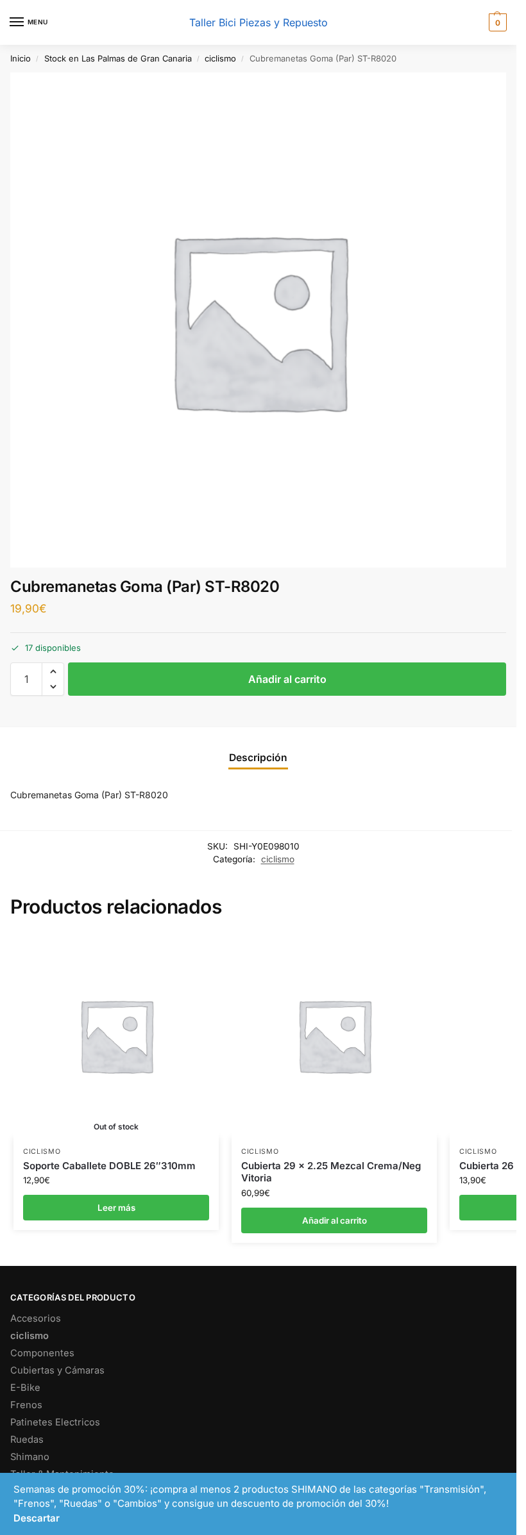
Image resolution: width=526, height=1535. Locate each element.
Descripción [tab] (258, 757)
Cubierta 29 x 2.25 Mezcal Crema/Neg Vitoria (331, 1172)
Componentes (42, 1353)
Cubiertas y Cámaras (57, 1370)
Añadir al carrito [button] (334, 1220)
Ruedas (27, 1439)
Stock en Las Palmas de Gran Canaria (118, 58)
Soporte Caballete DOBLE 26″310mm (109, 1166)
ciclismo (220, 58)
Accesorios (35, 1318)
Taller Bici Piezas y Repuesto (258, 22)
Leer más (116, 1208)
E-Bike (25, 1387)
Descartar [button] (36, 1518)
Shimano (29, 1457)
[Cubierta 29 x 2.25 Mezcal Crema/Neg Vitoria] (334, 1035)
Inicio (20, 58)
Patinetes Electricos (55, 1422)
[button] (496, 22)
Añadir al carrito (287, 679)
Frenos (26, 1405)
